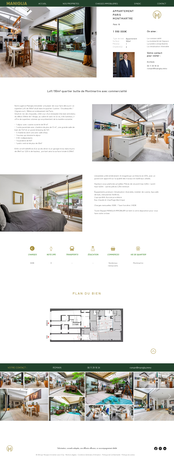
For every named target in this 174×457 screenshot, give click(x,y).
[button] (71, 3)
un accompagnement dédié (107, 448)
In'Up (62, 455)
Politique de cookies (128, 455)
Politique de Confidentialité (111, 455)
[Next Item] (92, 42)
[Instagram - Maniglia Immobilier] (160, 448)
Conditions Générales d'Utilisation (89, 455)
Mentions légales (71, 455)
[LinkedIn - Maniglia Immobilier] (164, 448)
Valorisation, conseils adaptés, (68, 448)
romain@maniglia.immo (157, 68)
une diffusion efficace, (88, 448)
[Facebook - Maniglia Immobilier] (155, 448)
